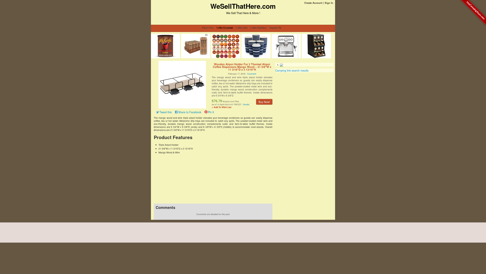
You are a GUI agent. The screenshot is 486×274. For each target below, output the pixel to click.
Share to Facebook (189, 112)
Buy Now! (264, 102)
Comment (251, 73)
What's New (208, 27)
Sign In (329, 3)
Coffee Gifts (242, 27)
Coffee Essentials (225, 27)
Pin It (211, 112)
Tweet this (165, 112)
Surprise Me (275, 27)
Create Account (313, 3)
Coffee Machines (258, 27)
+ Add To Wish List (221, 107)
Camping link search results (291, 70)
